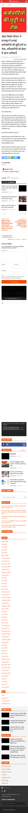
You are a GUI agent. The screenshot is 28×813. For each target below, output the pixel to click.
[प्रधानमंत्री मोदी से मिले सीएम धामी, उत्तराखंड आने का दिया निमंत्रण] (5, 722)
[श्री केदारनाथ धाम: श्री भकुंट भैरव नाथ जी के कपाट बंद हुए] (22, 199)
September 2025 (6, 572)
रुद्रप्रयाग (4, 164)
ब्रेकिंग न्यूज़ (4, 766)
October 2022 (5, 670)
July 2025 (4, 578)
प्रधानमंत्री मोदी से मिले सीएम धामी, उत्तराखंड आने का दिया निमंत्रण (18, 721)
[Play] (3, 298)
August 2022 (5, 676)
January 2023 (5, 662)
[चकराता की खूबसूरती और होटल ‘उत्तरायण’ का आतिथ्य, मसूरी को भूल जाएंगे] (5, 464)
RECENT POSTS (6, 735)
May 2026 (4, 550)
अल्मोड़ (3, 783)
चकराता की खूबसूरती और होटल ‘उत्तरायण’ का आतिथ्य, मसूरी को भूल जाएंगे (18, 464)
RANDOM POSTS (6, 710)
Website (4, 270)
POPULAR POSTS (6, 450)
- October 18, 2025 (11, 200)
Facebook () (18, 239)
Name (4, 264)
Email (16, 264)
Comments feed (6, 701)
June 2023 (4, 648)
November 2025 (6, 566)
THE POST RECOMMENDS (8, 182)
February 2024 (6, 625)
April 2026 (4, 552)
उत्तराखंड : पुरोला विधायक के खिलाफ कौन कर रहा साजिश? (16, 473)
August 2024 (5, 608)
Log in (3, 695)
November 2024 (6, 600)
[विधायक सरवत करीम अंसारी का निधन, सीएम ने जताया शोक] (22, 208)
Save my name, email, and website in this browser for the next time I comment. (13, 277)
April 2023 (4, 653)
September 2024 (6, 606)
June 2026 (4, 547)
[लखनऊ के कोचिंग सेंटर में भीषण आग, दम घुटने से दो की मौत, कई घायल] (5, 728)
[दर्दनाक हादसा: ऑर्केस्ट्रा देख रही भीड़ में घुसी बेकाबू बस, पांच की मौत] (5, 757)
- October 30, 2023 (11, 209)
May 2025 (4, 583)
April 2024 (4, 620)
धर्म (2, 775)
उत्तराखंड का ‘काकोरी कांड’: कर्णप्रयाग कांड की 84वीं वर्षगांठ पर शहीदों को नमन (18, 741)
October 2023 (5, 636)
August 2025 (5, 575)
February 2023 (6, 659)
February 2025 (6, 592)
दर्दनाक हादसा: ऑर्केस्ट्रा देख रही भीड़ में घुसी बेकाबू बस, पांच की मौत (17, 756)
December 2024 (6, 597)
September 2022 (6, 673)
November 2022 (6, 667)
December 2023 (6, 631)
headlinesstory (5, 57)
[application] (14, 293)
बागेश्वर (3, 780)
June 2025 (4, 580)
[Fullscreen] (24, 298)
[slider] (13, 298)
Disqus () (24, 239)
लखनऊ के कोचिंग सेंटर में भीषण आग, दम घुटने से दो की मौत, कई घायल (17, 729)
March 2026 (5, 555)
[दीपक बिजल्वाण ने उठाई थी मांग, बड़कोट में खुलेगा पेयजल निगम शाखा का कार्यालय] (5, 482)
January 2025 (5, 594)
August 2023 (5, 642)
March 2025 (5, 589)
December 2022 (6, 664)
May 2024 (4, 617)
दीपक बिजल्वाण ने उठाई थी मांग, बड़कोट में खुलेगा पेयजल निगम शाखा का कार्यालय (18, 481)
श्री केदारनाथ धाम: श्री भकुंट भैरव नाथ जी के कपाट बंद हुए (9, 197)
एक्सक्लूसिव (4, 777)
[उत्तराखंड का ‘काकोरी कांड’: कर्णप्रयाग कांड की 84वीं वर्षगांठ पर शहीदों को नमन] (5, 740)
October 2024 (5, 603)
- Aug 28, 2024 (19, 475)
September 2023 (6, 639)
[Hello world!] (5, 456)
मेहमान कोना (4, 769)
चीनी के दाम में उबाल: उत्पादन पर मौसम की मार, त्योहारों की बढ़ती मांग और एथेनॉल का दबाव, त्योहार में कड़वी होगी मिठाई (14, 512)
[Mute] (22, 298)
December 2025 (6, 564)
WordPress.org (6, 703)
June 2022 (4, 681)
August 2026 (5, 541)
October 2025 (5, 569)
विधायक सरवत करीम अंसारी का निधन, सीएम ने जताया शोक (9, 206)
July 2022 (4, 678)
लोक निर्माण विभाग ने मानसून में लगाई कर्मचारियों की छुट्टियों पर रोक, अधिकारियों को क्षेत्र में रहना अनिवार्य (20, 224)
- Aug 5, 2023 (19, 456)
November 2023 (6, 634)
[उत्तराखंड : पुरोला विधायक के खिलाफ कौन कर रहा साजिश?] (5, 474)
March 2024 (5, 622)
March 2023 (5, 656)
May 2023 (4, 650)
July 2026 (4, 544)
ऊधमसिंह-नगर (5, 772)
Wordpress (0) (11, 239)
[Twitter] (4, 791)
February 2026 (6, 558)
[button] (14, 293)
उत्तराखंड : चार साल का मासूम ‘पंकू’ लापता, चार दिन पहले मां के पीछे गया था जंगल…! (9, 188)
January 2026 (5, 561)
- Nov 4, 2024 (19, 467)
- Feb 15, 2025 (19, 485)
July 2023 (4, 645)
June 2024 (4, 614)
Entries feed (5, 698)
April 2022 (4, 684)
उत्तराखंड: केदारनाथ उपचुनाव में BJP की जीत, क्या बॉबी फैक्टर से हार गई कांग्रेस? (18, 715)
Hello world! (13, 454)
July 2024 (4, 611)
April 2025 (4, 586)
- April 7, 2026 (10, 192)
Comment (5, 250)
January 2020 (5, 687)
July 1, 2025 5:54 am (14, 57)
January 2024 (5, 628)
